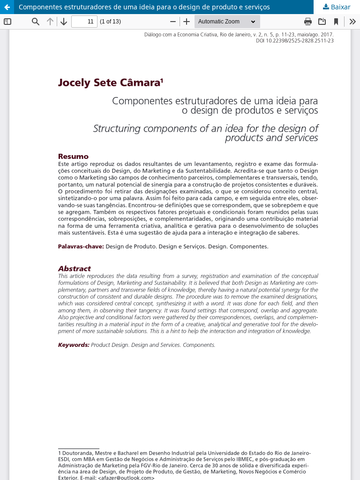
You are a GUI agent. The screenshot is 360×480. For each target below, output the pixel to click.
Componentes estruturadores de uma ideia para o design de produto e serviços (144, 6)
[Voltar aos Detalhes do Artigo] (7, 7)
